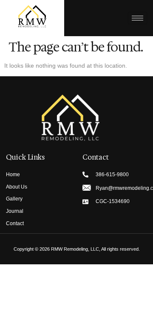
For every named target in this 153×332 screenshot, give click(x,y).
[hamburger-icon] (137, 18)
